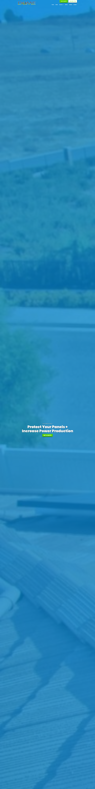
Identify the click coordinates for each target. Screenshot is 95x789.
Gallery (66, 4)
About (57, 4)
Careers (70, 4)
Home (53, 4)
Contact (75, 4)
